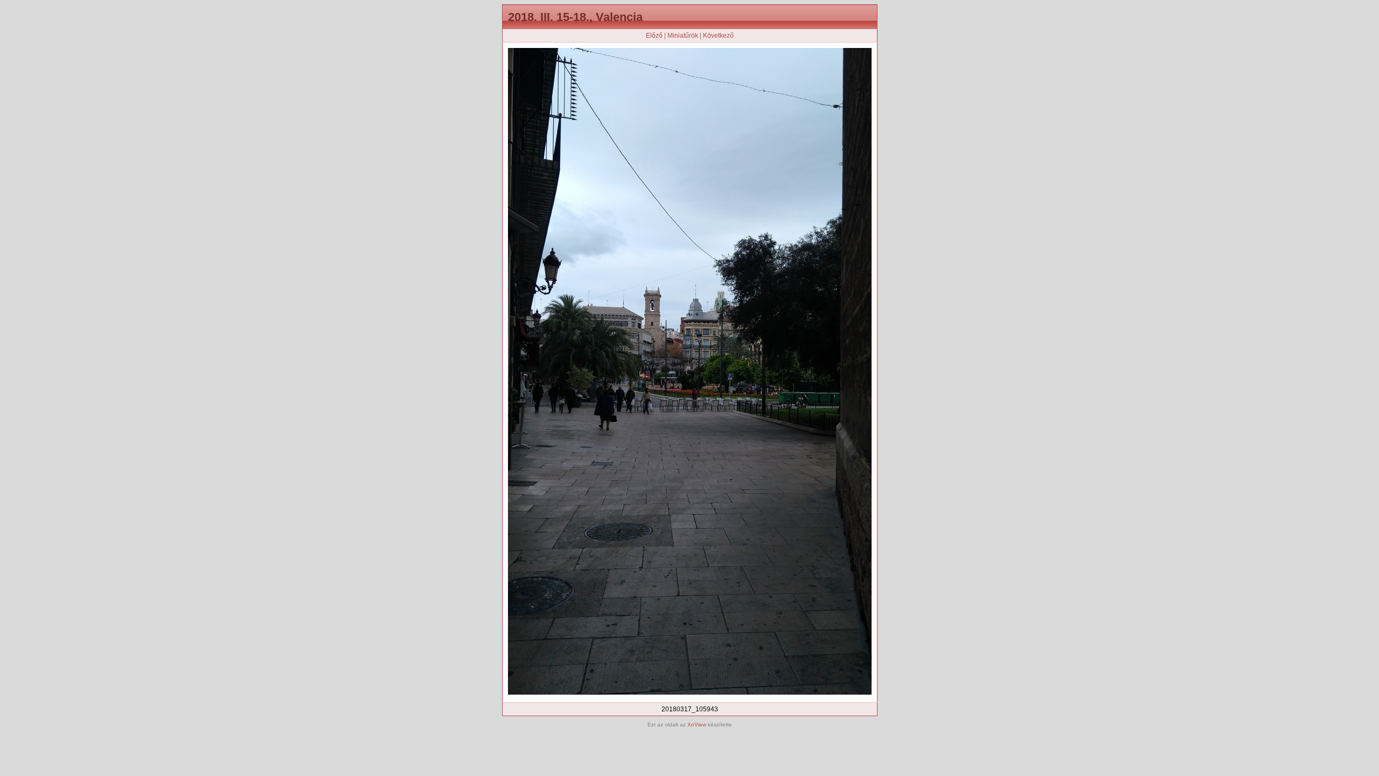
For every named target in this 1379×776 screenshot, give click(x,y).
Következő (718, 35)
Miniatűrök (682, 35)
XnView (696, 725)
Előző (654, 35)
